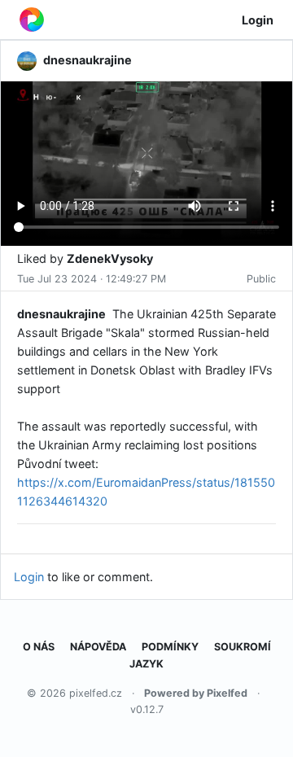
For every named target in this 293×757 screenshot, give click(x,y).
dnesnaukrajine (61, 314)
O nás (39, 647)
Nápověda (98, 647)
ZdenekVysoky (110, 258)
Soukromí (242, 647)
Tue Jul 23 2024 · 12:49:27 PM (91, 279)
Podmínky (170, 647)
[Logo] (31, 19)
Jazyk (146, 664)
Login (257, 20)
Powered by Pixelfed (195, 693)
